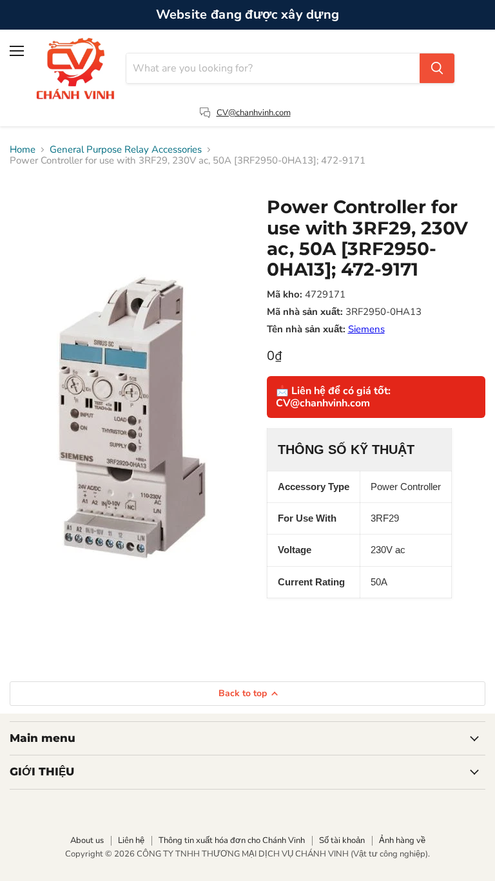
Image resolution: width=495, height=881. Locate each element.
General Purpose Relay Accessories (126, 149)
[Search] (437, 68)
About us (87, 840)
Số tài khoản (342, 840)
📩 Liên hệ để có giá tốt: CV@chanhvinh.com (333, 397)
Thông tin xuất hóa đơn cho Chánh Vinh (232, 840)
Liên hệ (131, 840)
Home (22, 149)
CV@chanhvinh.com (254, 112)
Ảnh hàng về (402, 840)
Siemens (366, 329)
